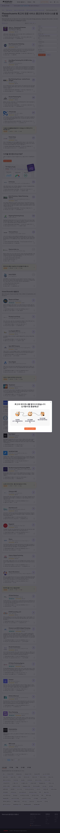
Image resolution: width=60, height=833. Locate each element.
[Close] (50, 402)
